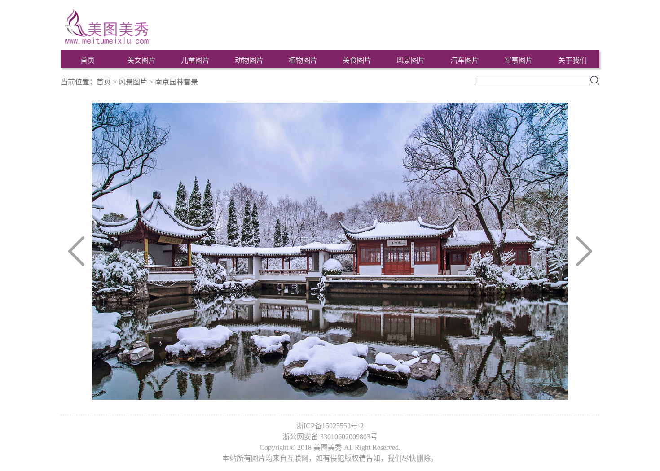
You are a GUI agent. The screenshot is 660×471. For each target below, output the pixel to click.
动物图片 (249, 60)
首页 (87, 60)
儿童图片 (195, 60)
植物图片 (303, 60)
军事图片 (518, 60)
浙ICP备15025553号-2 (330, 426)
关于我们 (572, 60)
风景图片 (410, 60)
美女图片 (141, 60)
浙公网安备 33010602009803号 (330, 436)
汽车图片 (464, 60)
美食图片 (357, 60)
